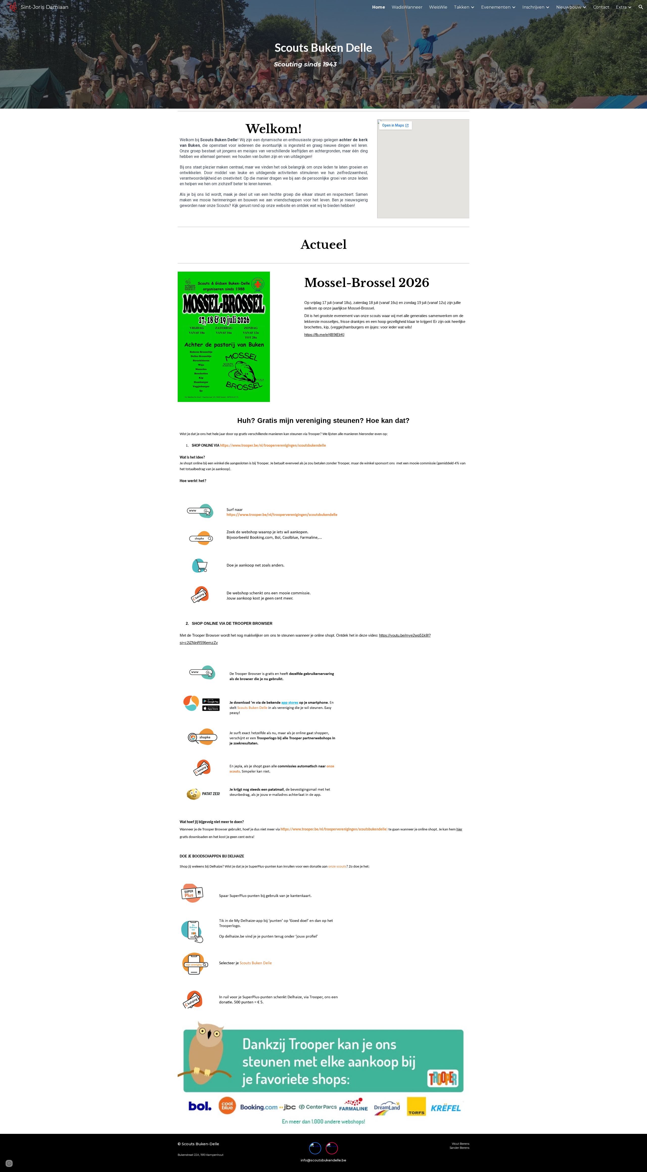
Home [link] (378, 7)
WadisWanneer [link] (407, 7)
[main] (323, 54)
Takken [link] (461, 7)
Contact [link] (601, 7)
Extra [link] (621, 7)
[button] (641, 7)
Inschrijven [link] (533, 7)
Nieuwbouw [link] (568, 7)
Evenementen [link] (496, 7)
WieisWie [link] (438, 7)
